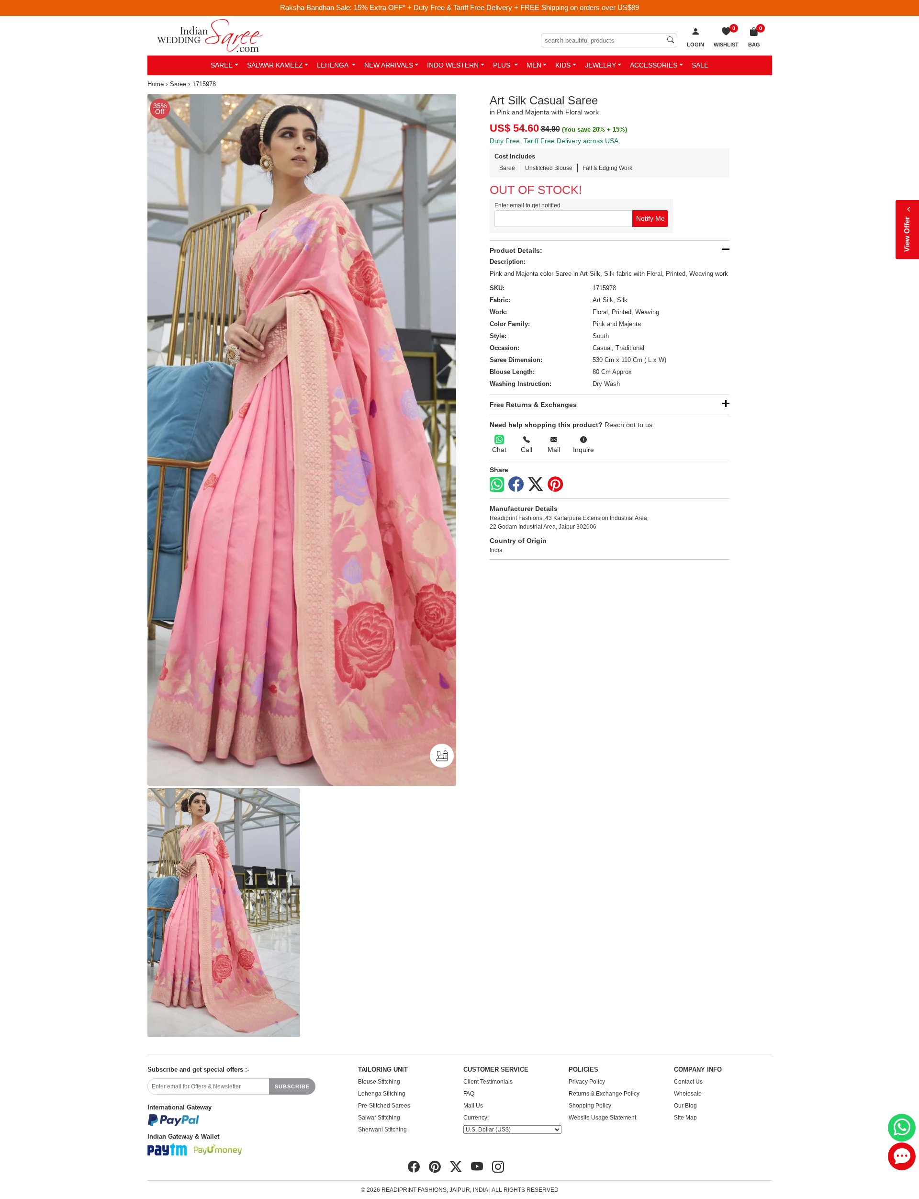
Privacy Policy (587, 1081)
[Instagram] (498, 1167)
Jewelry (600, 65)
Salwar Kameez (275, 65)
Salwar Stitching (379, 1117)
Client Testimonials (488, 1081)
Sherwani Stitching (382, 1129)
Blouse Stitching (379, 1081)
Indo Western (453, 65)
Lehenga (333, 65)
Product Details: (516, 250)
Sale (700, 65)
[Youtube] (477, 1167)
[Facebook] (516, 484)
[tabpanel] (301, 440)
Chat (499, 449)
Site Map (685, 1117)
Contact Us (688, 1081)
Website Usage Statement (602, 1117)
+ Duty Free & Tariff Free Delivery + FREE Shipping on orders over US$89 (523, 7)
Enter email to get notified (527, 205)
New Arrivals (388, 65)
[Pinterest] (555, 484)
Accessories (653, 65)
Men (534, 65)
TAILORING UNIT (383, 1069)
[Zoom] (301, 440)
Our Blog (685, 1105)
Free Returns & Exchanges (533, 404)
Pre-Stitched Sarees (384, 1105)
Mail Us (473, 1105)
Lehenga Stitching (381, 1093)
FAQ (468, 1093)
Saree (222, 65)
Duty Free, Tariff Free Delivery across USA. (555, 141)
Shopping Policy (590, 1105)
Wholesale (688, 1093)
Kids (563, 65)
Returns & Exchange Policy (604, 1093)
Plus (502, 65)
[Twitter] (535, 484)
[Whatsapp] (497, 484)
